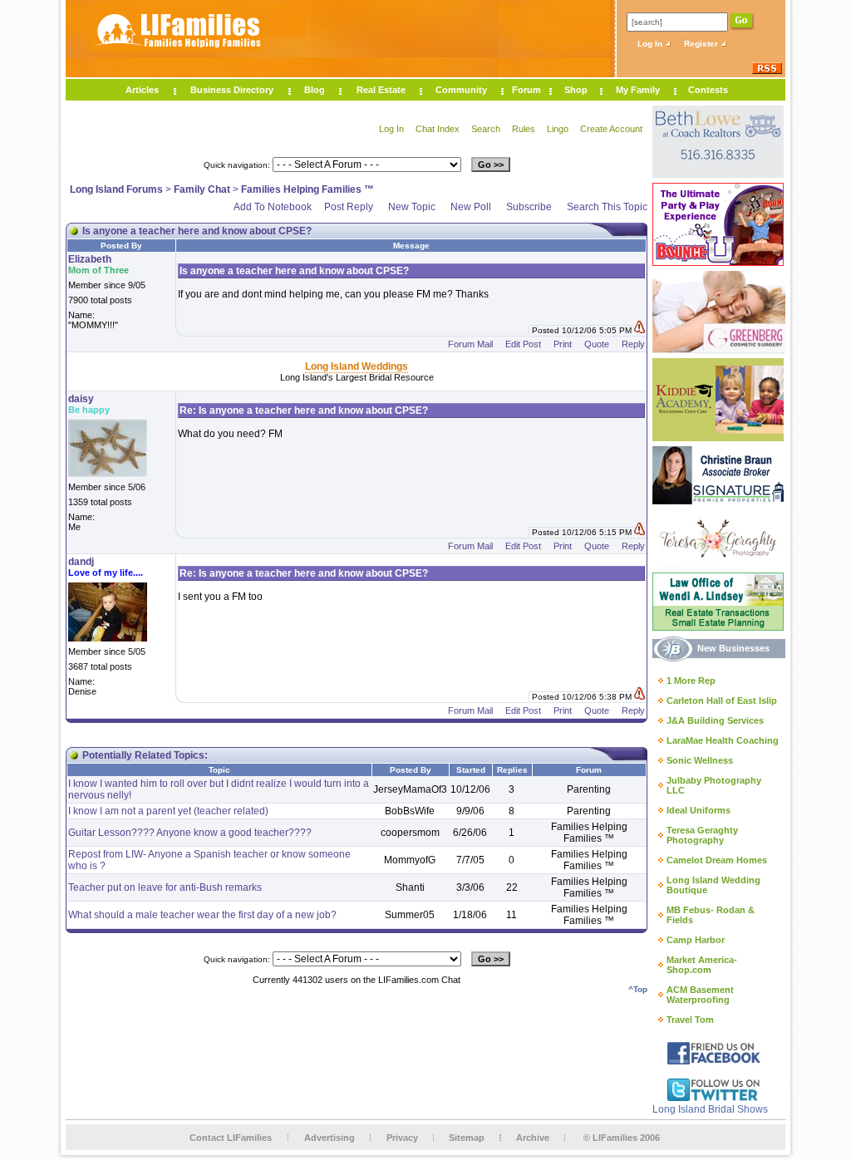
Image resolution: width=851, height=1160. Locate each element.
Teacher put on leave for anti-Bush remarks (165, 887)
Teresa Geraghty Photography (702, 835)
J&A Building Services (715, 720)
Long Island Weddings (356, 366)
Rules (523, 129)
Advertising (329, 1138)
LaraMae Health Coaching (723, 740)
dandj (81, 562)
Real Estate (381, 90)
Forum (526, 90)
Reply (633, 344)
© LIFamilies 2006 (621, 1138)
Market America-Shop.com (702, 965)
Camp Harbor (696, 940)
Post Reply (348, 207)
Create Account (611, 129)
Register (702, 43)
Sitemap (467, 1138)
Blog (314, 90)
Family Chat (202, 189)
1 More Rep (691, 681)
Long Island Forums (116, 189)
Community (461, 90)
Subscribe (529, 207)
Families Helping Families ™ (307, 189)
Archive (532, 1138)
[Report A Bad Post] (639, 330)
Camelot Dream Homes (717, 860)
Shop (576, 90)
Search (485, 129)
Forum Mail (470, 344)
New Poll (470, 207)
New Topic (411, 207)
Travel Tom (690, 1020)
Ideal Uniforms (698, 810)
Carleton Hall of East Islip (722, 700)
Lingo (557, 129)
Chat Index (438, 129)
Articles (142, 90)
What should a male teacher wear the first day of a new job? (202, 915)
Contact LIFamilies (230, 1138)
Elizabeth (89, 259)
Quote (596, 344)
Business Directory (231, 90)
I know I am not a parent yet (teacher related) (168, 811)
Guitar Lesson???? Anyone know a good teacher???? (190, 832)
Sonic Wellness (700, 760)
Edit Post (523, 344)
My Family (638, 90)
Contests (708, 90)
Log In (651, 43)
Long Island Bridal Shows (710, 1109)
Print (562, 344)
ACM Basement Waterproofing (700, 995)
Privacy (402, 1138)
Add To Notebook (273, 207)
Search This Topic (607, 207)
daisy (81, 399)
